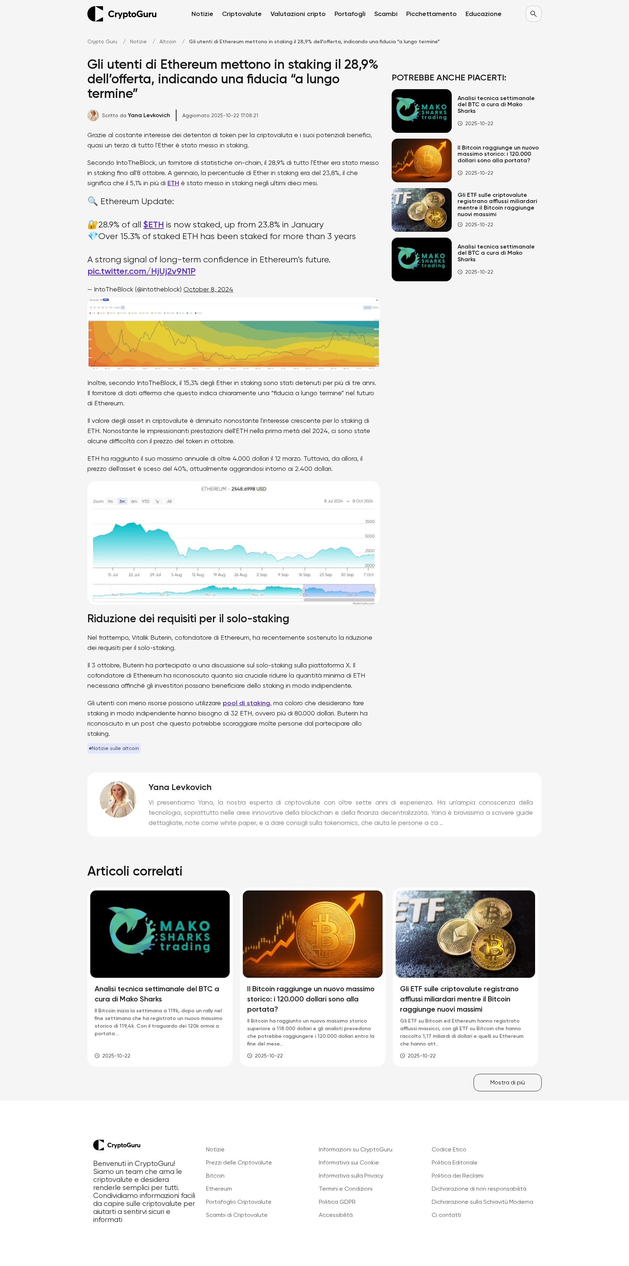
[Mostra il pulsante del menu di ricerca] (534, 14)
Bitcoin (215, 1175)
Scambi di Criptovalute (237, 1214)
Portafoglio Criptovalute (239, 1201)
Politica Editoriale (455, 1162)
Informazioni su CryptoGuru (355, 1149)
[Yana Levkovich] (118, 799)
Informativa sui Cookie (349, 1162)
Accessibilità (336, 1214)
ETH (173, 183)
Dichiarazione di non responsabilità (479, 1188)
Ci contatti (446, 1214)
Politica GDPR (337, 1201)
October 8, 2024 (208, 289)
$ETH (153, 224)
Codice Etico (449, 1149)
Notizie (215, 1149)
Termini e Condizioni (345, 1188)
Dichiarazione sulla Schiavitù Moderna (482, 1201)
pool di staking (246, 703)
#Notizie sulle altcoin (114, 748)
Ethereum (219, 1188)
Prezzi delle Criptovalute (239, 1162)
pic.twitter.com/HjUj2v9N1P (141, 271)
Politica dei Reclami (457, 1175)
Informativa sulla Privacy (351, 1175)
